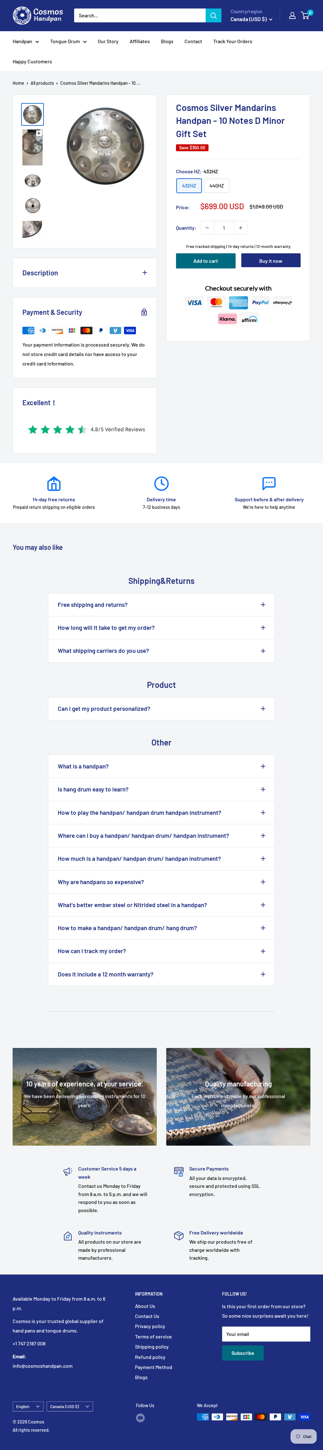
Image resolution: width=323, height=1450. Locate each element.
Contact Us (147, 1316)
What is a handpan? (83, 766)
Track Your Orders (232, 41)
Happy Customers (32, 61)
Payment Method (153, 1367)
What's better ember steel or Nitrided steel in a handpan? (132, 904)
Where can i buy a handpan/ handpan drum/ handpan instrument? (143, 835)
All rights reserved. (31, 1430)
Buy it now (270, 261)
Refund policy (150, 1357)
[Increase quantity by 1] (240, 227)
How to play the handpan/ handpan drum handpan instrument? (139, 812)
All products (42, 83)
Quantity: (186, 228)
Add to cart (205, 261)
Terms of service (153, 1336)
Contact (193, 41)
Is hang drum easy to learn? (93, 789)
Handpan (22, 41)
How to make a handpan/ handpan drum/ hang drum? (127, 927)
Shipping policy (152, 1346)
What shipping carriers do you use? (103, 650)
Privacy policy (150, 1326)
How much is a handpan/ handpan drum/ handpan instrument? (139, 858)
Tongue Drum (65, 41)
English (22, 1406)
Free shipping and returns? (93, 604)
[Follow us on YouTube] (140, 1417)
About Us (145, 1306)
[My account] (292, 15)
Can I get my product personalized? (104, 708)
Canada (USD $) (64, 1406)
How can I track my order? (92, 950)
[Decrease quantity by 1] (207, 227)
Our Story (108, 41)
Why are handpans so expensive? (101, 881)
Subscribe (243, 1353)
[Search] (213, 15)
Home (18, 83)
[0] (305, 15)
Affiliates (140, 41)
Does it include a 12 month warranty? (106, 974)
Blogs (167, 41)
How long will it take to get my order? (106, 627)
